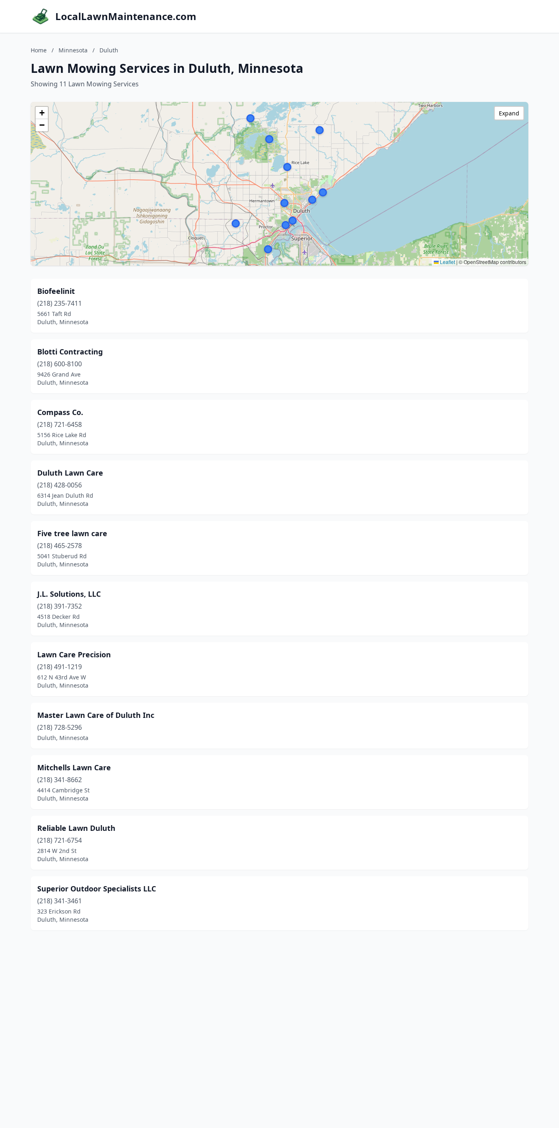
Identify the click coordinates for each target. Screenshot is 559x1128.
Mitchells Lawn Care (74, 767)
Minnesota (73, 50)
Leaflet (447, 261)
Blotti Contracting (70, 351)
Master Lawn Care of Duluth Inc (95, 715)
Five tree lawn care (72, 533)
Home (39, 50)
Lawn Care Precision (74, 654)
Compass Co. (60, 412)
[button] (250, 118)
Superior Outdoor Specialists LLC (96, 888)
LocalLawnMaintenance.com (125, 16)
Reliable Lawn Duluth (76, 828)
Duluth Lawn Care (70, 473)
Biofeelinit (56, 291)
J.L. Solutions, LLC (69, 594)
